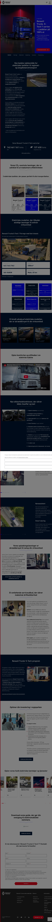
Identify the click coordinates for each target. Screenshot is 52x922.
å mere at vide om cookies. (23, 457)
